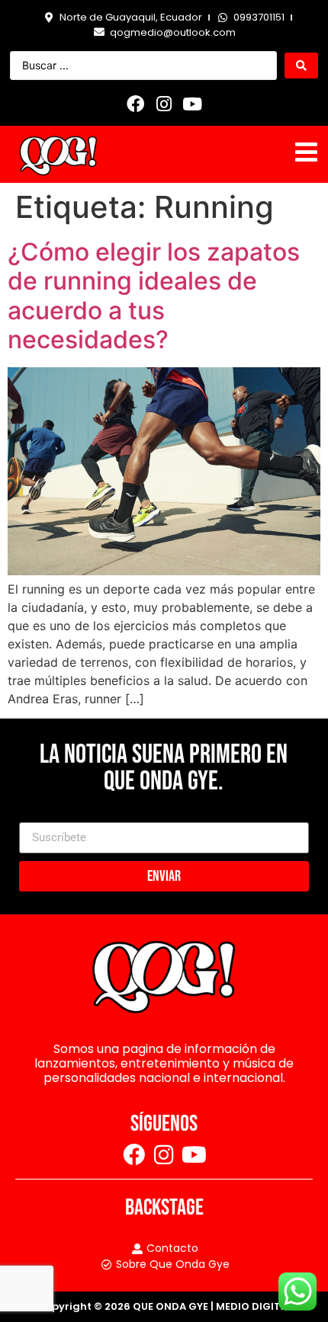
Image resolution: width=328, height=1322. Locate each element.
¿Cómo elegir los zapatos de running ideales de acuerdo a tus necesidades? (154, 295)
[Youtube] (192, 103)
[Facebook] (136, 103)
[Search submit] (301, 65)
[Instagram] (164, 103)
